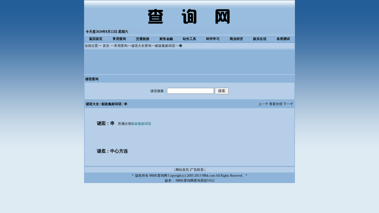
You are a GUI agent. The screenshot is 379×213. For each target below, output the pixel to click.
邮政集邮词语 (165, 46)
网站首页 (182, 170)
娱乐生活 (259, 39)
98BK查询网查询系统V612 (195, 180)
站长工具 (189, 39)
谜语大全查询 (141, 46)
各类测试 (283, 39)
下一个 (288, 104)
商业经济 (236, 39)
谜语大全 (92, 104)
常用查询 (119, 39)
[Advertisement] (189, 61)
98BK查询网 (158, 176)
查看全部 (275, 104)
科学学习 (212, 39)
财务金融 (166, 39)
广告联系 (197, 170)
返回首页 (95, 39)
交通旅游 (142, 39)
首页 (106, 46)
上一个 (263, 104)
